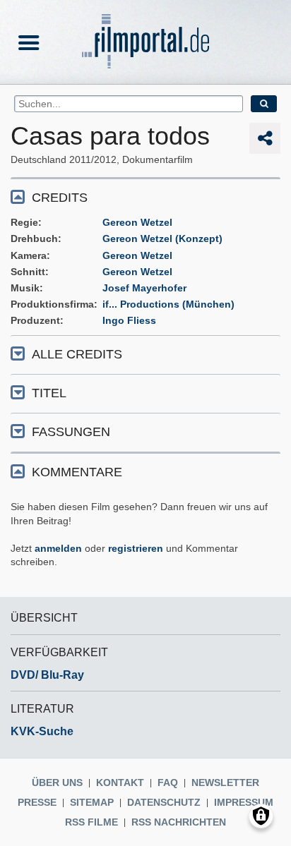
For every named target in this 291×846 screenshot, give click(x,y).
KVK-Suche (42, 731)
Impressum (243, 802)
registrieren (135, 548)
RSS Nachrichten (178, 822)
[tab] (145, 196)
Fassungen (71, 432)
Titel (49, 393)
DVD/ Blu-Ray (47, 675)
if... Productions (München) (168, 304)
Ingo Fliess (129, 320)
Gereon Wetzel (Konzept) (162, 238)
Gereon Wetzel (137, 222)
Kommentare (77, 472)
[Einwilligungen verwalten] (261, 816)
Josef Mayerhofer (144, 288)
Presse (37, 802)
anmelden (58, 548)
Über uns (57, 782)
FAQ (168, 782)
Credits (60, 198)
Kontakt (120, 782)
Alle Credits (77, 354)
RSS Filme (91, 822)
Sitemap (92, 802)
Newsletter (225, 782)
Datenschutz (164, 802)
